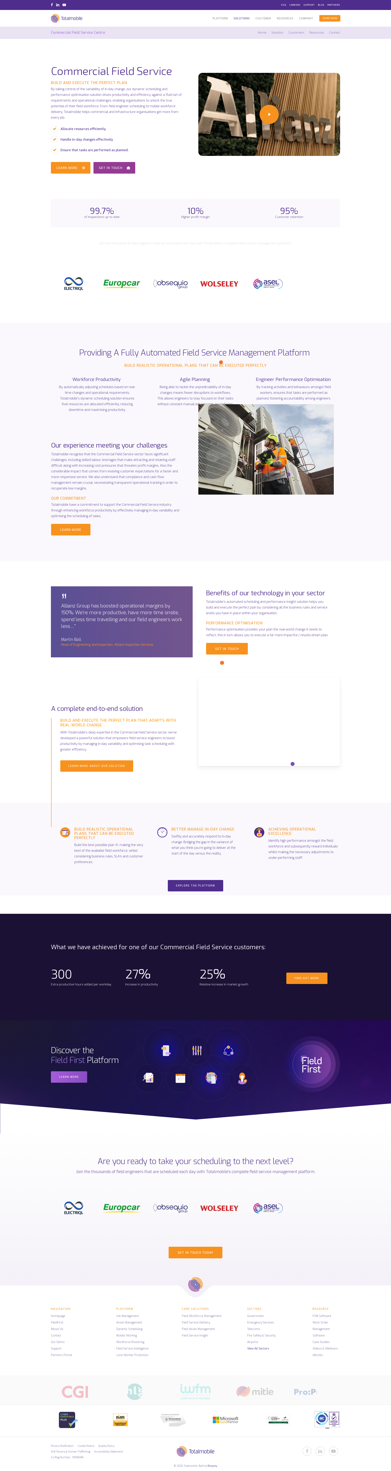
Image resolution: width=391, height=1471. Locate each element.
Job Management (127, 1316)
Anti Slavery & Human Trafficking (70, 1451)
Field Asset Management (198, 1329)
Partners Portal (61, 1355)
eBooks (318, 1355)
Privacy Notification (62, 1446)
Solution (277, 33)
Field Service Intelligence (132, 1349)
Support (56, 1349)
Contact (334, 33)
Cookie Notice (86, 1446)
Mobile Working (126, 1335)
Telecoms (253, 1329)
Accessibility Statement (108, 1451)
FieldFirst (57, 1322)
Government (255, 1316)
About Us (57, 1329)
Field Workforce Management (201, 1316)
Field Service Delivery (196, 1322)
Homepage (58, 1316)
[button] (70, 168)
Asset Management (129, 1322)
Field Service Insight (195, 1335)
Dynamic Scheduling (129, 1329)
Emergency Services (260, 1322)
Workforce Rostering (130, 1342)
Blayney (212, 1466)
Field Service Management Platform (246, 352)
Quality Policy (106, 1446)
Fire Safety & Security (261, 1335)
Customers (296, 33)
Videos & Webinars (325, 1349)
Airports (252, 1342)
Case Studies (321, 1342)
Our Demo (58, 1342)
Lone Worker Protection (132, 1355)
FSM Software (322, 1316)
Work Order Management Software (321, 1329)
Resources (316, 33)
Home (262, 33)
